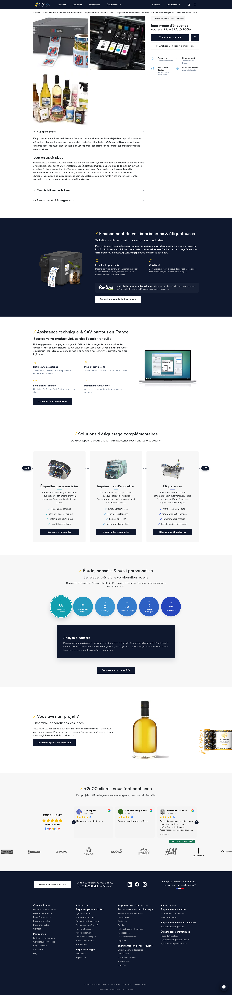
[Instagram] (145, 884)
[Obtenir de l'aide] (224, 987)
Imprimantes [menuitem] (94, 4)
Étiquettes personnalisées (90, 909)
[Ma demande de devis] (195, 4)
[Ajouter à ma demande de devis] (195, 37)
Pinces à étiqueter (169, 917)
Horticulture (81, 944)
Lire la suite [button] (164, 834)
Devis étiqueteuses (42, 917)
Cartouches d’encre (127, 957)
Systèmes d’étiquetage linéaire (175, 939)
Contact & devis (41, 905)
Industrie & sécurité (85, 929)
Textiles (122, 925)
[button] (197, 822)
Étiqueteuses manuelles (173, 909)
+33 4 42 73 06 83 (89, 886)
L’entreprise (39, 934)
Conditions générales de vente (97, 984)
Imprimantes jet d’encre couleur (135, 945)
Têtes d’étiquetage (169, 936)
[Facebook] (137, 884)
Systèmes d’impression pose (174, 943)
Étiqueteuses (168, 905)
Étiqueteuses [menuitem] (112, 4)
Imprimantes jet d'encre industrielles (133, 12)
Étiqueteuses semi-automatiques (178, 922)
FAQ (35, 953)
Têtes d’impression (127, 936)
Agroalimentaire (83, 913)
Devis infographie (41, 925)
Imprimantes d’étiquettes (133, 905)
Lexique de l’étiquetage (44, 938)
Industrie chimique (84, 933)
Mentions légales (140, 984)
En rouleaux (81, 953)
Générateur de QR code (44, 942)
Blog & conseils (40, 945)
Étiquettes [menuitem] (77, 4)
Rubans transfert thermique (130, 929)
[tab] (61, 606)
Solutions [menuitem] (62, 4)
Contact (37, 929)
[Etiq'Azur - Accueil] (42, 4)
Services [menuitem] (156, 4)
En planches (81, 957)
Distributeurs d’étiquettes (172, 913)
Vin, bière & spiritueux (85, 917)
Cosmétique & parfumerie (87, 921)
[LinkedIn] (130, 884)
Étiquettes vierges (85, 949)
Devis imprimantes (41, 921)
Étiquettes (82, 905)
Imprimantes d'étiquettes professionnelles (63, 12)
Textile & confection (85, 940)
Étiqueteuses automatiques (175, 931)
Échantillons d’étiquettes (44, 909)
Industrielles (123, 917)
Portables (122, 921)
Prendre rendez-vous (42, 913)
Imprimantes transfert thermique (135, 909)
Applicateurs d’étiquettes (172, 926)
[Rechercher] (188, 4)
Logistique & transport (86, 936)
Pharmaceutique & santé (87, 925)
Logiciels (122, 940)
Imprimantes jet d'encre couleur (99, 12)
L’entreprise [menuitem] (172, 4)
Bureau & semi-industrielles (130, 913)
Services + (38, 949)
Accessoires (124, 933)
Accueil (36, 12)
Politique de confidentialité (121, 984)
